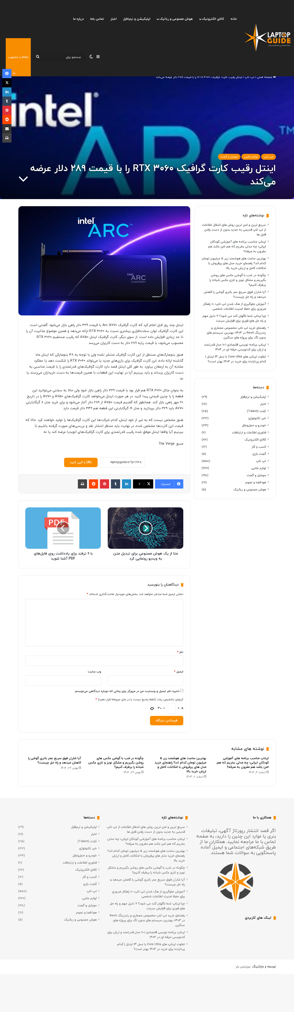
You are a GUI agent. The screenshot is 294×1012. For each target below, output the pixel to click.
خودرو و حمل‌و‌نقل (254, 425)
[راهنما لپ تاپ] (268, 38)
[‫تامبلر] (115, 484)
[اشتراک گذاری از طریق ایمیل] (6, 128)
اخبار (113, 19)
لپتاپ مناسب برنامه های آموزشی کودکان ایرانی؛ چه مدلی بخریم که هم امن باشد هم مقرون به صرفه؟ (237, 247)
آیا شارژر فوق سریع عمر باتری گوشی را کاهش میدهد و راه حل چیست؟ (54, 760)
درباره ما (78, 19)
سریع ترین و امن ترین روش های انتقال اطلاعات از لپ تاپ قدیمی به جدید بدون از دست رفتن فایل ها (234, 230)
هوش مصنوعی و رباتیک (176, 19)
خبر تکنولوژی (257, 418)
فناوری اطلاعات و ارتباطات (249, 432)
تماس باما (97, 19)
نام (180, 652)
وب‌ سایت (94, 672)
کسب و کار (259, 447)
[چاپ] (82, 484)
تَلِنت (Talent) (256, 411)
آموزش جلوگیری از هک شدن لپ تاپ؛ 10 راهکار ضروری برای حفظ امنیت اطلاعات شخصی (148, 894)
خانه (234, 19)
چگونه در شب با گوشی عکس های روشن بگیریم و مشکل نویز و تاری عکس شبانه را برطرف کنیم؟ (237, 280)
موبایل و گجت (229, 157)
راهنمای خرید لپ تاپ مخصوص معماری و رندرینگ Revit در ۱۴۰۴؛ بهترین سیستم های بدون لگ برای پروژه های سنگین (236, 333)
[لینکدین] (126, 484)
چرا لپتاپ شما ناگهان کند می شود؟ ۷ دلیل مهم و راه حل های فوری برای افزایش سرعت (147, 906)
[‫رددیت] (93, 484)
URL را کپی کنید (81, 462)
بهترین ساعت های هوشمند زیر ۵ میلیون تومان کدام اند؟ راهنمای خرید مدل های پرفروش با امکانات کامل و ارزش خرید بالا (234, 263)
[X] (6, 82)
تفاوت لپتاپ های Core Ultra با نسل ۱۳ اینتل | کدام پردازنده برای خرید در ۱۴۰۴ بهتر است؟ (151, 946)
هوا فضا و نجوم (255, 482)
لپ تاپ (249, 77)
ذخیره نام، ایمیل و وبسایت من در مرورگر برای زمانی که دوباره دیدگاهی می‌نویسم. (126, 691)
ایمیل (178, 672)
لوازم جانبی (251, 157)
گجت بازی (259, 454)
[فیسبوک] (6, 73)
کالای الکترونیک (213, 19)
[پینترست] (104, 484)
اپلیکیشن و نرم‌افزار (136, 19)
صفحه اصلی (265, 77)
